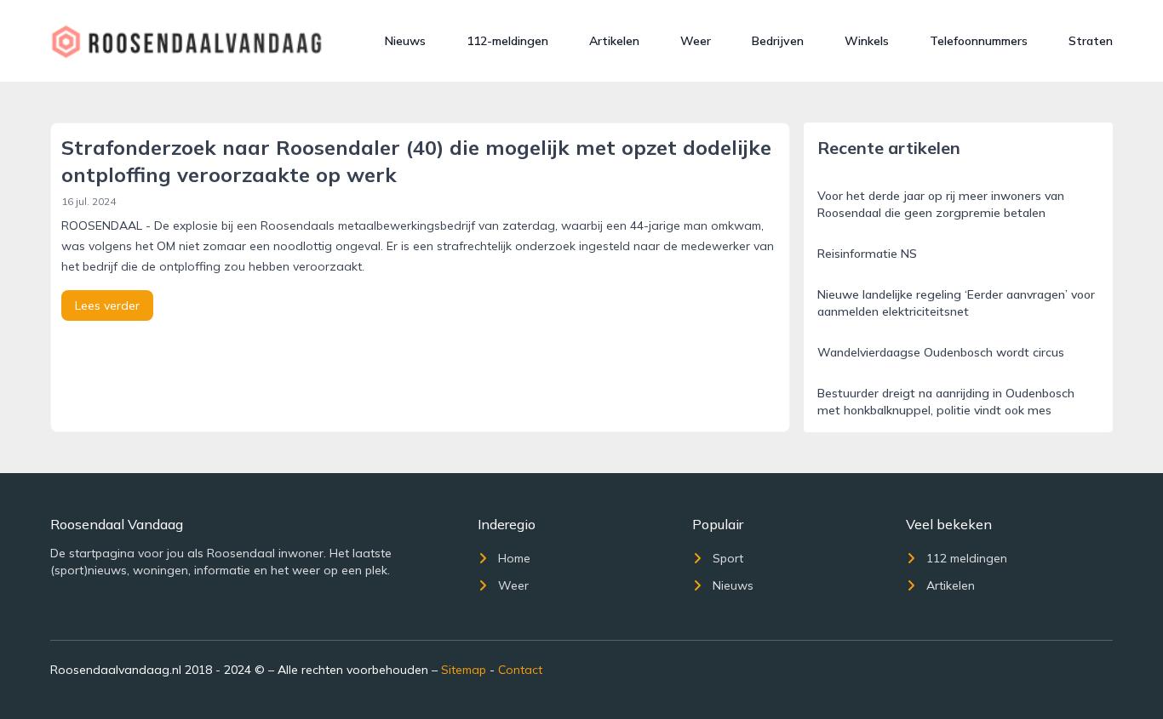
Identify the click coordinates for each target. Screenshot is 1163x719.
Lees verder (107, 305)
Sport (728, 558)
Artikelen (614, 41)
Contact (520, 669)
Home (514, 558)
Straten (1090, 41)
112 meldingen (966, 558)
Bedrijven (778, 41)
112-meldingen (507, 41)
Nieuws (405, 41)
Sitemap (463, 669)
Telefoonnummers (979, 41)
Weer (695, 41)
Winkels (867, 41)
